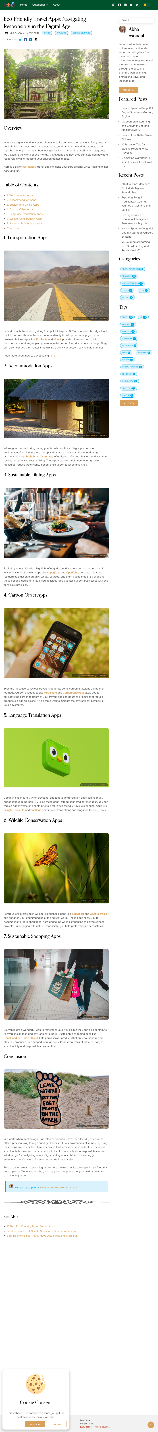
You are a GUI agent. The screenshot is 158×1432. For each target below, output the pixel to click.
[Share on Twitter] (20, 40)
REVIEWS (127, 297)
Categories (39, 5)
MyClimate (50, 693)
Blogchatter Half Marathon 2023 (59, 1188)
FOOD (143, 290)
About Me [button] (128, 90)
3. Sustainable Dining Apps (23, 205)
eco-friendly (29, 167)
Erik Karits (92, 900)
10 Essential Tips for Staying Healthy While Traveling (134, 149)
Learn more (57, 1424)
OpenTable (72, 573)
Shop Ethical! (30, 1038)
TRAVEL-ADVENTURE (132, 269)
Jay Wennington (89, 555)
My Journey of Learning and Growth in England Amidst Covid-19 (135, 126)
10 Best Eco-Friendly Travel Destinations (31, 1226)
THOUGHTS (128, 276)
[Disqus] (56, 1281)
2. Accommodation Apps (21, 200)
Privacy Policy (87, 1423)
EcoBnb (30, 457)
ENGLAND (127, 324)
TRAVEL (127, 317)
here (52, 356)
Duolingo (35, 810)
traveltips (61, 33)
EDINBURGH (128, 374)
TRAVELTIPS (128, 388)
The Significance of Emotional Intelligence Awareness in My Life (134, 219)
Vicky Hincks (90, 1126)
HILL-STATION (128, 345)
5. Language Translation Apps (25, 214)
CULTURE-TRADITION (132, 283)
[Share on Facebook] (25, 40)
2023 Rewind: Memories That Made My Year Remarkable (135, 188)
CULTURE (127, 360)
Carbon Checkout (73, 693)
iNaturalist (78, 914)
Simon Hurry (91, 435)
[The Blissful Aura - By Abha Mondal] (11, 5)
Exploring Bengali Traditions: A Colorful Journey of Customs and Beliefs (136, 204)
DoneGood (10, 1038)
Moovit (58, 339)
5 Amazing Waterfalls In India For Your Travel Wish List (136, 162)
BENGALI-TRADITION (131, 367)
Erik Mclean (91, 1017)
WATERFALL (143, 353)
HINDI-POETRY (129, 381)
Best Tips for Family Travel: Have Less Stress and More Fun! (42, 1236)
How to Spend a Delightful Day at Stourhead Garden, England (137, 112)
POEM (125, 353)
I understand (35, 1424)
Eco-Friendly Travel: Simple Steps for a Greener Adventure (42, 1231)
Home (23, 5)
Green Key (47, 457)
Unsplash (103, 318)
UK (143, 317)
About (56, 5)
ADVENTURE (128, 338)
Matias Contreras (89, 318)
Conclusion (13, 228)
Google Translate (14, 810)
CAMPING (127, 395)
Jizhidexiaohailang (88, 675)
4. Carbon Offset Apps (20, 209)
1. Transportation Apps (20, 195)
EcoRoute (42, 339)
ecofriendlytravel (81, 33)
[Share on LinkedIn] (30, 40)
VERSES (126, 290)
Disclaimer (85, 1420)
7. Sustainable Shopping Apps (24, 223)
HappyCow (53, 573)
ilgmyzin (92, 784)
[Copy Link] (36, 40)
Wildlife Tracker (99, 914)
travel (47, 33)
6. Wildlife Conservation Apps (24, 219)
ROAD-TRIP (128, 331)
